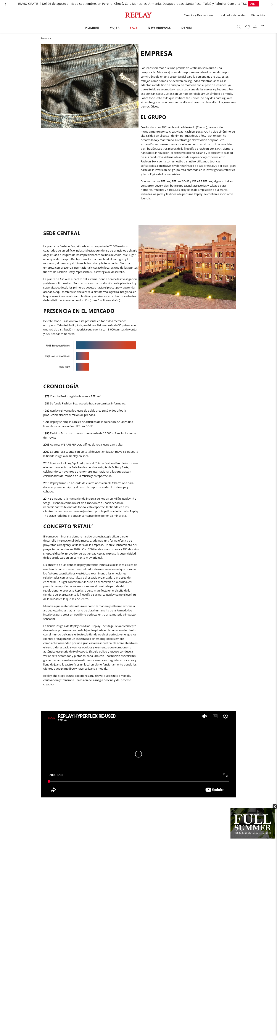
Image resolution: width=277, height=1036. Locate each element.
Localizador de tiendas (232, 15)
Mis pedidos (258, 15)
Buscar (239, 27)
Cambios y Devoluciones (198, 15)
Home (45, 38)
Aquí (181, 4)
